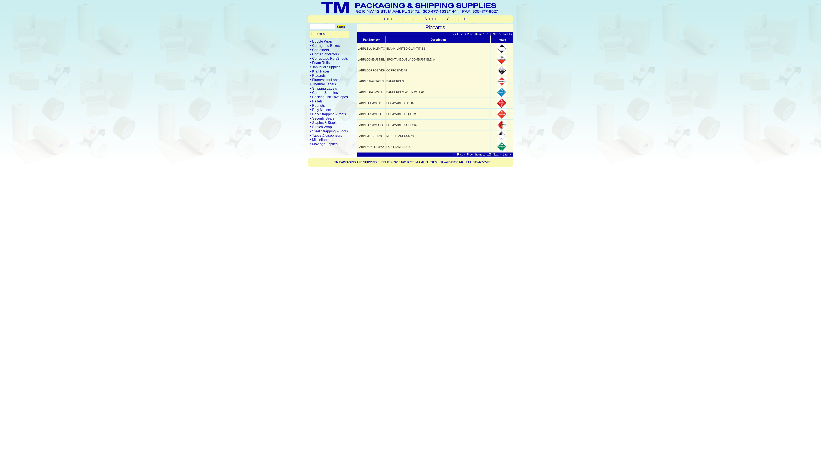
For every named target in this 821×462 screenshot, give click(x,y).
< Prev (469, 34)
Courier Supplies (325, 93)
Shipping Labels (324, 88)
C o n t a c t (456, 19)
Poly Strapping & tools (329, 114)
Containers (320, 50)
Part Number (371, 39)
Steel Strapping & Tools (330, 131)
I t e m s (409, 19)
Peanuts (318, 105)
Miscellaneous (323, 140)
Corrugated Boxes (326, 45)
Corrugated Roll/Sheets (330, 58)
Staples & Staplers (326, 122)
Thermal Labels (324, 84)
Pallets (317, 101)
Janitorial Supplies (326, 67)
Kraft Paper (320, 71)
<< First (458, 34)
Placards (319, 75)
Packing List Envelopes (330, 97)
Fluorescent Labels (326, 80)
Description (438, 39)
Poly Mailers (321, 110)
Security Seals (323, 118)
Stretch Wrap (322, 127)
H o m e (387, 19)
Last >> (507, 34)
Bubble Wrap (322, 41)
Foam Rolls (321, 63)
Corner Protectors (325, 54)
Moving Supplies (325, 144)
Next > (496, 34)
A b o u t (431, 19)
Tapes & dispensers (327, 135)
